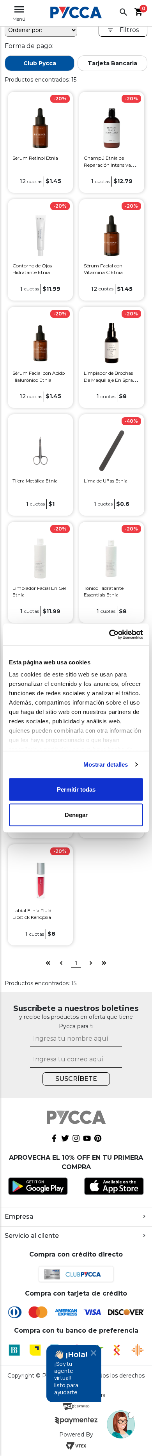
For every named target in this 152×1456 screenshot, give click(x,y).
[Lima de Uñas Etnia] (111, 450)
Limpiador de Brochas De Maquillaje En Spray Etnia (110, 380)
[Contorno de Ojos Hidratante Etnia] (40, 235)
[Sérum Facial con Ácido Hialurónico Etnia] (40, 342)
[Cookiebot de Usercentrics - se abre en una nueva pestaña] (109, 635)
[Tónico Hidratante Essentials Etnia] (111, 557)
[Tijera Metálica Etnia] (40, 450)
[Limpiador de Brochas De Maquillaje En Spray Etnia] (111, 342)
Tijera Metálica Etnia (35, 481)
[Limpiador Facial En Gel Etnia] (40, 557)
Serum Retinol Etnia (35, 158)
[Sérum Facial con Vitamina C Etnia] (111, 235)
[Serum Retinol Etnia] (40, 127)
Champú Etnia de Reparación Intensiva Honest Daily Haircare (108, 164)
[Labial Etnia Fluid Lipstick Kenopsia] (40, 880)
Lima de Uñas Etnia (105, 481)
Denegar (76, 815)
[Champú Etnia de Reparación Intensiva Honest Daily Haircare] (111, 127)
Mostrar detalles (105, 764)
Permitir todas (76, 789)
